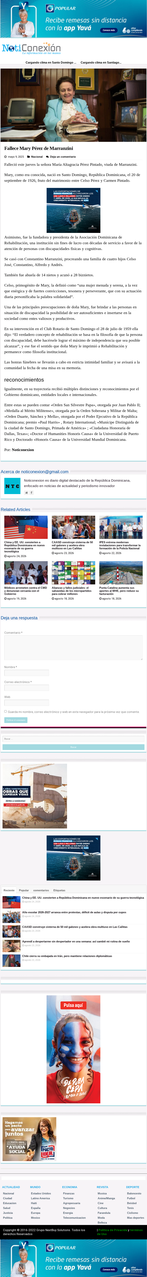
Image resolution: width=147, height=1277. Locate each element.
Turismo (68, 1198)
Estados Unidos (41, 1193)
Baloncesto (134, 1193)
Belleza (102, 1222)
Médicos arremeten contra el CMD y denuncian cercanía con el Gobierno (25, 590)
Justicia (8, 1212)
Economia (69, 1187)
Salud (6, 1208)
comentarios (41, 890)
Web (7, 697)
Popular (24, 890)
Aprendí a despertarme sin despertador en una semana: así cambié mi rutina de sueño (76, 941)
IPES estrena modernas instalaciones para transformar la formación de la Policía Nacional (120, 545)
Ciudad (7, 1198)
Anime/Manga (106, 1198)
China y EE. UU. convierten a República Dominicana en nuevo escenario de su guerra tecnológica (24, 547)
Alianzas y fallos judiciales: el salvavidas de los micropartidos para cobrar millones (71, 590)
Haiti (34, 1203)
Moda (101, 1217)
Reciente (9, 890)
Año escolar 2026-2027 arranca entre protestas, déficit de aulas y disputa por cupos (74, 912)
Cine (100, 1203)
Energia (68, 1212)
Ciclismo (132, 1212)
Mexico (35, 1217)
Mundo (35, 1187)
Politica (7, 1217)
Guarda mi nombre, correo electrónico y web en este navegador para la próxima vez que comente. (74, 712)
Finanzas (68, 1193)
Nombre (10, 667)
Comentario (13, 632)
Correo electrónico (18, 682)
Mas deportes (135, 1217)
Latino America (40, 1198)
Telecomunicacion (74, 1217)
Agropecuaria (71, 1203)
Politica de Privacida (112, 1230)
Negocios (69, 1208)
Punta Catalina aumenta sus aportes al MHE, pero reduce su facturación (119, 590)
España (35, 1208)
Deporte (132, 1187)
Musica (102, 1193)
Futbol (131, 1198)
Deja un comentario (63, 156)
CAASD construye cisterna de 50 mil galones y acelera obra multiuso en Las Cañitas (72, 545)
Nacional (37, 156)
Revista (102, 1187)
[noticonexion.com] (32, 47)
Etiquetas (59, 890)
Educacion (9, 1203)
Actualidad (11, 1187)
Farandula (104, 1212)
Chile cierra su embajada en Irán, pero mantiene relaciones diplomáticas (67, 956)
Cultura (102, 1208)
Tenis (130, 1208)
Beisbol (132, 1203)
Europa (35, 1212)
